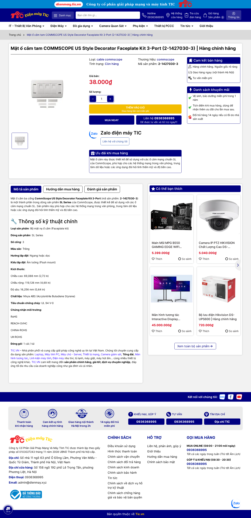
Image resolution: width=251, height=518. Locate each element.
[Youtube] (239, 396)
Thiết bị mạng (91, 354)
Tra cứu (195, 15)
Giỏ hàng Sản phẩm (215, 15)
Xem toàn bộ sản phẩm (193, 346)
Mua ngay (112, 120)
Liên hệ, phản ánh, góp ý (164, 446)
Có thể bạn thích (169, 189)
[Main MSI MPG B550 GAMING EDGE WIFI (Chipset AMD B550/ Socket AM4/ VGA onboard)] (171, 216)
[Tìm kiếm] (134, 15)
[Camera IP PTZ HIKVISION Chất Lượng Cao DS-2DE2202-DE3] (218, 216)
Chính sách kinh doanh (123, 467)
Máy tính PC (52, 354)
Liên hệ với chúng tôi (115, 141)
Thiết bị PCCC (164, 26)
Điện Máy (57, 26)
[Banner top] (125, 3)
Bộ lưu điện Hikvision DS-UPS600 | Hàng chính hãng (218, 317)
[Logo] (30, 15)
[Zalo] (222, 396)
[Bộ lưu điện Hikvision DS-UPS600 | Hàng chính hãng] (218, 288)
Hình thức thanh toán (122, 451)
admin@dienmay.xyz (32, 482)
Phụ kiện (139, 26)
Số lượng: (95, 91)
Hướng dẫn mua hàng (162, 456)
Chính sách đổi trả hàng (124, 462)
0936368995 (146, 421)
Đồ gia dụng (82, 26)
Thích (158, 258)
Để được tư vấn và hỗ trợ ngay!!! (158, 119)
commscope (165, 59)
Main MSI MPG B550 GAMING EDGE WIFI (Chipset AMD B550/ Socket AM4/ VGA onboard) (171, 245)
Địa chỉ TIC (222, 421)
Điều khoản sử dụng (121, 446)
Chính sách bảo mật (161, 462)
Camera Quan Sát (111, 26)
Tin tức (185, 26)
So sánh (186, 258)
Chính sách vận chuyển (124, 456)
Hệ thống (176, 15)
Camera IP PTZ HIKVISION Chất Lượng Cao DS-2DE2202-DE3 (217, 245)
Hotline (155, 15)
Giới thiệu (206, 26)
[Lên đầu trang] (8, 499)
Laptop (39, 354)
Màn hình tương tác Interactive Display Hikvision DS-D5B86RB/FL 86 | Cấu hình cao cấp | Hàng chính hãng (170, 317)
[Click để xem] (47, 93)
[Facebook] (231, 396)
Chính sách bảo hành (122, 472)
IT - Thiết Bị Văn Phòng (25, 26)
